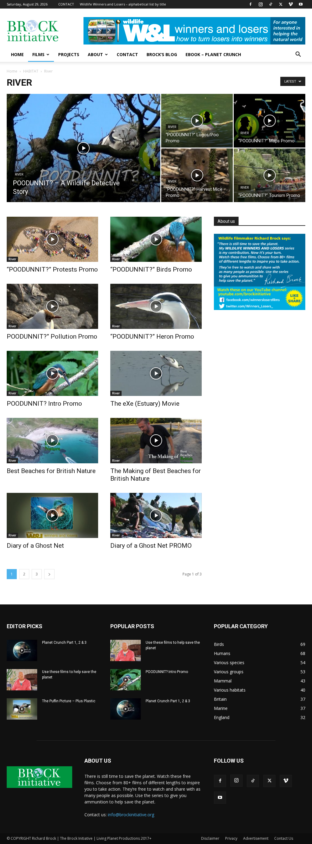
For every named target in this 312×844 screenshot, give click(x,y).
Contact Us (283, 838)
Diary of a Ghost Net (35, 545)
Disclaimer (210, 838)
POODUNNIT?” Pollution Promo (52, 336)
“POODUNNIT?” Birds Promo (151, 269)
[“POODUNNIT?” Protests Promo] (52, 239)
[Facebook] (250, 4)
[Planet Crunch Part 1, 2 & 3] (22, 650)
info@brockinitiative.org (131, 814)
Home (12, 71)
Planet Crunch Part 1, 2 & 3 (64, 642)
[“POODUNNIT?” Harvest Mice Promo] (197, 175)
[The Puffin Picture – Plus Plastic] (22, 709)
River (19, 174)
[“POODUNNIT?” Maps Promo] (269, 121)
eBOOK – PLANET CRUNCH (213, 54)
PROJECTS (68, 54)
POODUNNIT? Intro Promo (44, 403)
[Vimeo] (290, 4)
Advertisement (255, 838)
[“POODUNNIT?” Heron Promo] (156, 306)
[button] (298, 55)
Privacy (231, 838)
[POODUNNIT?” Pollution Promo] (52, 306)
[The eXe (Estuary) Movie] (156, 373)
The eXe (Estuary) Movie (144, 403)
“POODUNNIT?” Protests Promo (52, 269)
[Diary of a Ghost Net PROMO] (156, 515)
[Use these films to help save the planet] (22, 679)
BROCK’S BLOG (162, 54)
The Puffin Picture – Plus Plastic (68, 701)
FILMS (38, 54)
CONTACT (66, 4)
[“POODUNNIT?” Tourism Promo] (269, 175)
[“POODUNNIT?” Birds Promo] (156, 239)
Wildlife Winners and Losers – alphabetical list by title (123, 4)
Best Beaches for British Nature (51, 471)
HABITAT (30, 71)
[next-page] (49, 574)
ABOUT (95, 54)
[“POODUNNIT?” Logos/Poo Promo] (197, 121)
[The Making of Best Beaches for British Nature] (156, 440)
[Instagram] (260, 4)
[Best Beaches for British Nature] (52, 440)
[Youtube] (300, 4)
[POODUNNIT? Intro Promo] (52, 373)
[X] (280, 4)
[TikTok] (270, 4)
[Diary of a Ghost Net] (52, 515)
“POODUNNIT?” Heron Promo (152, 336)
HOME (17, 54)
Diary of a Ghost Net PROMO (151, 545)
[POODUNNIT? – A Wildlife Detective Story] (83, 160)
